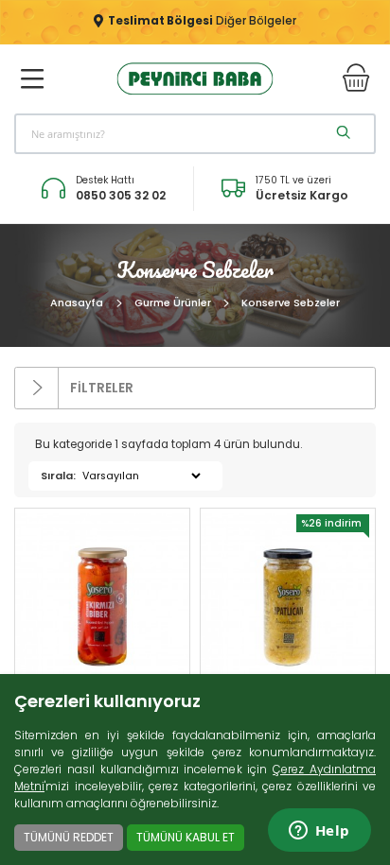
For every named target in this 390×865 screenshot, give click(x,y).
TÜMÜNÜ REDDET (69, 837)
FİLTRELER (100, 387)
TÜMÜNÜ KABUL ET (185, 837)
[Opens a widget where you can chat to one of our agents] (319, 832)
